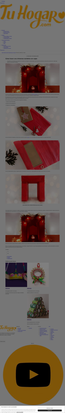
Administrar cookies (50, 408)
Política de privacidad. (19, 412)
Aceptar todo (50, 410)
